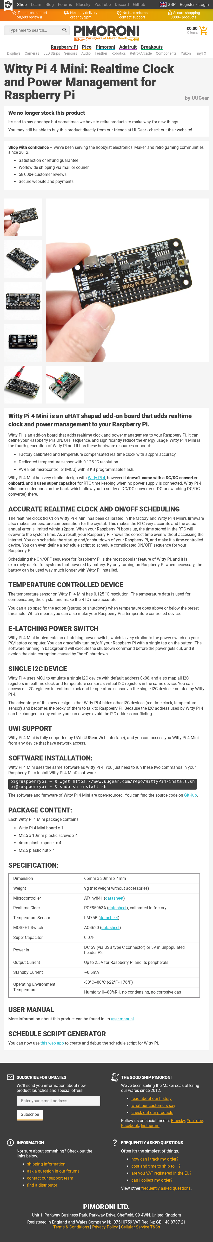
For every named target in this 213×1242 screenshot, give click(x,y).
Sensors (70, 53)
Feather (101, 53)
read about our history (151, 1098)
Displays (14, 53)
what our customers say (153, 1105)
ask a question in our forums (53, 1171)
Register (187, 4)
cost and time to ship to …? (156, 1166)
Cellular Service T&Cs (140, 1227)
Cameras (32, 53)
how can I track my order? (154, 1159)
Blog (49, 4)
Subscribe (30, 1114)
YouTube (103, 4)
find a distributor (42, 1185)
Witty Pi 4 (96, 477)
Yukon (186, 53)
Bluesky (83, 4)
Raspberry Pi (64, 47)
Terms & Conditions (71, 1227)
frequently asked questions (166, 1188)
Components (166, 53)
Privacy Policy (105, 1227)
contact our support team (50, 1178)
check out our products (152, 1112)
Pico (86, 47)
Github (139, 4)
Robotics (118, 53)
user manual (122, 1018)
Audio (86, 53)
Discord (122, 4)
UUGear (200, 98)
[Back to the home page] (106, 33)
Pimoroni (105, 47)
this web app (52, 1043)
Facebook (130, 1125)
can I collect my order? (151, 1180)
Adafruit (128, 47)
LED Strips (51, 53)
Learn (36, 4)
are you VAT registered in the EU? (161, 1173)
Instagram (150, 1125)
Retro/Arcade (141, 53)
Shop (22, 4)
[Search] (64, 30)
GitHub (190, 795)
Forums (65, 4)
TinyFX (200, 53)
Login (203, 4)
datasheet (114, 898)
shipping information (46, 1164)
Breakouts (152, 47)
